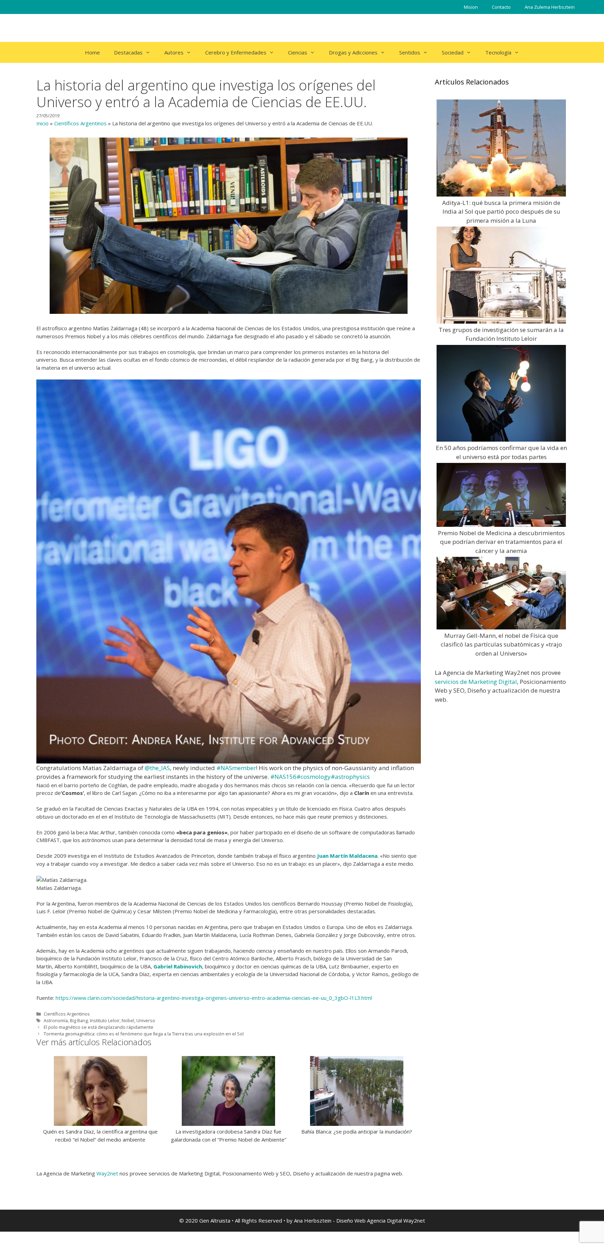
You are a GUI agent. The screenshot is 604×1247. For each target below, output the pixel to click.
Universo (145, 1020)
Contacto (501, 7)
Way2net (107, 1173)
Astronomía (56, 1020)
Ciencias (297, 52)
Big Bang (79, 1020)
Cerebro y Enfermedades (235, 52)
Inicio (42, 123)
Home (92, 52)
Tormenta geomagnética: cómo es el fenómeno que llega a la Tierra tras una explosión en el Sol (144, 1034)
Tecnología (498, 52)
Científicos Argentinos (80, 123)
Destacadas (128, 52)
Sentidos (409, 52)
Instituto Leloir (105, 1020)
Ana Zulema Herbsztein (550, 7)
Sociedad (452, 52)
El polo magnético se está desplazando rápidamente (98, 1027)
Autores (174, 52)
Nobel (128, 1020)
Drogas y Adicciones (353, 52)
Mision (471, 7)
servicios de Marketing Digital (476, 682)
